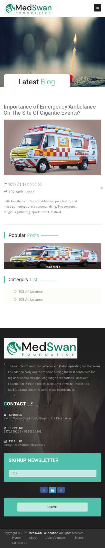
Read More (52, 267)
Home (16, 537)
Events (79, 537)
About (33, 537)
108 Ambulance (30, 300)
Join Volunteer (56, 537)
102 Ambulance (21, 192)
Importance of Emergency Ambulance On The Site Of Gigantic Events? (50, 110)
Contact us (19, 543)
